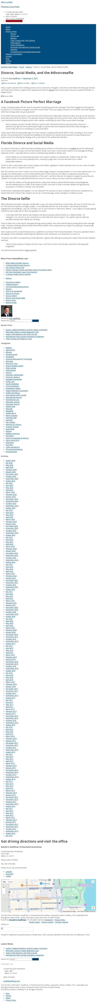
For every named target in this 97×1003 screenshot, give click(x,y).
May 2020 (9, 623)
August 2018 (10, 671)
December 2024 (12, 499)
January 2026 (11, 472)
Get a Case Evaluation (14, 21)
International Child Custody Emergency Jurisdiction (25, 336)
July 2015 (9, 754)
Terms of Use (80, 911)
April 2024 (9, 517)
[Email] (1, 939)
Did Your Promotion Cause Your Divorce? (21, 272)
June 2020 (9, 621)
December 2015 (12, 743)
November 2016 (12, 718)
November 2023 (12, 528)
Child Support (15, 43)
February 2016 (11, 738)
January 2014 (11, 795)
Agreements (10, 350)
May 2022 (9, 569)
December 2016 (12, 716)
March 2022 (10, 573)
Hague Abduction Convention (17, 390)
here (27, 250)
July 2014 (9, 781)
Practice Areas (11, 31)
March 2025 (10, 492)
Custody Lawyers (61, 922)
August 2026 (10, 460)
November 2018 (12, 664)
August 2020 (10, 616)
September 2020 (12, 614)
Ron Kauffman (14, 78)
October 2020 (11, 612)
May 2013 (9, 813)
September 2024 (12, 506)
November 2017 (12, 691)
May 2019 (9, 650)
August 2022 (10, 562)
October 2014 (11, 774)
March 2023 (10, 546)
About (8, 29)
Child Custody (11, 368)
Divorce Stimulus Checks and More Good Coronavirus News (29, 270)
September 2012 (12, 831)
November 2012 (12, 826)
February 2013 (11, 820)
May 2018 (9, 677)
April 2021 (9, 598)
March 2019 (10, 655)
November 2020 (12, 610)
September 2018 (12, 668)
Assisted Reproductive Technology (19, 359)
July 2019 (9, 646)
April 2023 (9, 544)
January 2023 (11, 551)
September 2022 (12, 560)
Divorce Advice (11, 296)
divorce (51, 90)
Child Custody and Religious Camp (19, 339)
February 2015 (11, 765)
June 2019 (9, 648)
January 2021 (11, 605)
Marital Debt (10, 406)
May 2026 (9, 465)
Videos (8, 63)
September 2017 (12, 695)
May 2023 (9, 542)
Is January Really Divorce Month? (18, 274)
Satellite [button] (10, 882)
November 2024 (12, 501)
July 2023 (9, 537)
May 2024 (9, 515)
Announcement (11, 354)
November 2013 (12, 799)
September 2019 (12, 641)
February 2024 (11, 521)
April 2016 (9, 734)
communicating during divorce (17, 287)
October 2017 (11, 693)
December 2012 (12, 824)
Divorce (13, 34)
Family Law (14, 36)
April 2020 (9, 625)
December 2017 (12, 689)
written (73, 148)
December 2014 (12, 770)
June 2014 (9, 784)
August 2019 (10, 643)
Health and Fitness (13, 393)
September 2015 (12, 750)
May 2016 (9, 732)
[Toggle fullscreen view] (92, 881)
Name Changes (12, 415)
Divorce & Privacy (12, 293)
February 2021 (11, 603)
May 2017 (9, 704)
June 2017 (9, 702)
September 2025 (12, 478)
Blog (7, 58)
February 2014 (11, 793)
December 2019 (12, 634)
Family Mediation (12, 384)
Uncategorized (11, 451)
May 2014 (9, 786)
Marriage (9, 409)
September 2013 (12, 804)
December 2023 (12, 526)
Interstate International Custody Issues (25, 47)
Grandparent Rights (13, 388)
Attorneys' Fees (12, 363)
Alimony (13, 38)
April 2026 (9, 467)
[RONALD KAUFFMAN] (10, 7)
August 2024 (10, 508)
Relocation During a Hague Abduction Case (22, 332)
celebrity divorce (12, 284)
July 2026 (9, 463)
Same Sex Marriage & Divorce (17, 438)
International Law (12, 400)
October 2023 (11, 530)
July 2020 (9, 619)
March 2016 (10, 736)
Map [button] (4, 882)
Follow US (5, 924)
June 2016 (9, 729)
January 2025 (11, 497)
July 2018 (9, 673)
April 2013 (9, 815)
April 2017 (9, 707)
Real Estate (10, 429)
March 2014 (10, 790)
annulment (10, 357)
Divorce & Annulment (14, 291)
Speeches (9, 445)
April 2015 (9, 761)
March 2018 (10, 682)
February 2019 (11, 657)
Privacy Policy (60, 920)
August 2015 (10, 752)
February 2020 (11, 630)
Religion (9, 431)
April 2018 (9, 680)
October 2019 (11, 639)
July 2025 (9, 483)
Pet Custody (10, 422)
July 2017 (9, 700)
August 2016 (10, 725)
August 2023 (10, 535)
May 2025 (9, 488)
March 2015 (10, 763)
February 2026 (11, 469)
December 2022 (12, 553)
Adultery (9, 348)
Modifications (11, 413)
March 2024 (10, 519)
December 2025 (12, 474)
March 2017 (10, 709)
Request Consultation (14, 54)
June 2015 (9, 756)
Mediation (9, 411)
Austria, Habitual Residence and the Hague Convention (26, 330)
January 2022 (11, 578)
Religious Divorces (13, 433)
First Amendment (12, 386)
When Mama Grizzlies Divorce (17, 263)
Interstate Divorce (13, 404)
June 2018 (9, 675)
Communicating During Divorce (18, 265)
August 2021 (10, 589)
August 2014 (10, 779)
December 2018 (12, 662)
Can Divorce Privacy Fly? (15, 267)
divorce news (11, 300)
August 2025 (10, 481)
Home (8, 27)
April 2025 (9, 490)
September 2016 (12, 723)
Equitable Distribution (14, 379)
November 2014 (12, 772)
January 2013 (11, 822)
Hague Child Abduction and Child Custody (21, 334)
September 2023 (12, 533)
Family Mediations (17, 45)
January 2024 (11, 524)
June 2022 (9, 567)
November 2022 (12, 555)
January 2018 (11, 686)
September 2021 (12, 587)
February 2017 (11, 711)
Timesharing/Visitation (14, 449)
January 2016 (11, 741)
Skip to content (7, 2)
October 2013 (11, 802)
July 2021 (9, 591)
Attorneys (9, 361)
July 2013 (9, 808)
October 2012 (11, 829)
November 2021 (12, 582)
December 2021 (12, 580)
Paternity (13, 49)
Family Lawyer (34, 922)
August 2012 (10, 833)
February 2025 (11, 494)
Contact (9, 56)
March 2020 (10, 628)
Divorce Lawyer (47, 922)
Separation (10, 442)
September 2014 (12, 777)
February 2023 (11, 549)
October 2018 (11, 666)
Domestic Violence (13, 377)
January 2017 (11, 713)
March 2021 (10, 600)
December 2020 (12, 607)
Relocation (10, 436)
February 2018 (11, 684)
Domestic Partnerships (14, 375)
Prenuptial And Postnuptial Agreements (25, 52)
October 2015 (11, 747)
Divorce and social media (15, 298)
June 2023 (9, 539)
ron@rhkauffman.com (11, 981)
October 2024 (11, 503)
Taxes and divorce (13, 447)
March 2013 (10, 817)
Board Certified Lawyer (14, 366)
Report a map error (90, 911)
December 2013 (12, 797)
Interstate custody (13, 402)
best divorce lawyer (13, 282)
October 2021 (11, 585)
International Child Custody (16, 395)
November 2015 (12, 745)
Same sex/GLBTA (12, 440)
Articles (8, 61)
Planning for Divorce (13, 424)
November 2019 (12, 637)
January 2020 (11, 632)
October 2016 (11, 720)
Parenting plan (11, 418)
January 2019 (11, 659)
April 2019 (9, 652)
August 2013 (10, 806)
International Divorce (14, 397)
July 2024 (9, 510)
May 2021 (9, 596)
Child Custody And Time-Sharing (22, 40)
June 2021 (9, 594)
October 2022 (11, 558)
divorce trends (11, 302)
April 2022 (9, 571)
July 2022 (9, 564)
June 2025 (9, 485)
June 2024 (9, 512)
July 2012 (9, 835)
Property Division (12, 427)
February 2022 (11, 576)
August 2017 (10, 698)
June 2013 (9, 811)
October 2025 (11, 476)
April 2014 (9, 788)
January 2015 (11, 768)
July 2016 (9, 727)
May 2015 (9, 759)
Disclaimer (49, 920)
